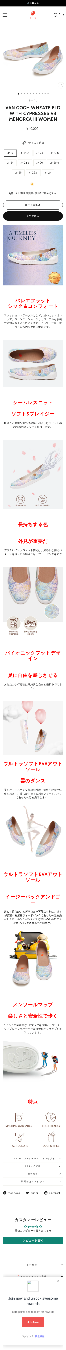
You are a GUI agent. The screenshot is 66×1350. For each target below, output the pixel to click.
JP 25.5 (54, 163)
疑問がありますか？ (33, 1181)
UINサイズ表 (33, 1166)
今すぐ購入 (33, 215)
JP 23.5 (54, 153)
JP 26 (18, 172)
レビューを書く (33, 1240)
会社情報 (32, 1264)
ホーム (32, 100)
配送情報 (33, 1173)
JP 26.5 (33, 172)
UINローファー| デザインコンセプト (33, 1158)
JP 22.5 (25, 153)
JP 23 (39, 153)
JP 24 (10, 163)
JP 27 (48, 172)
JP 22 (10, 153)
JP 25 (39, 163)
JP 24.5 (25, 163)
